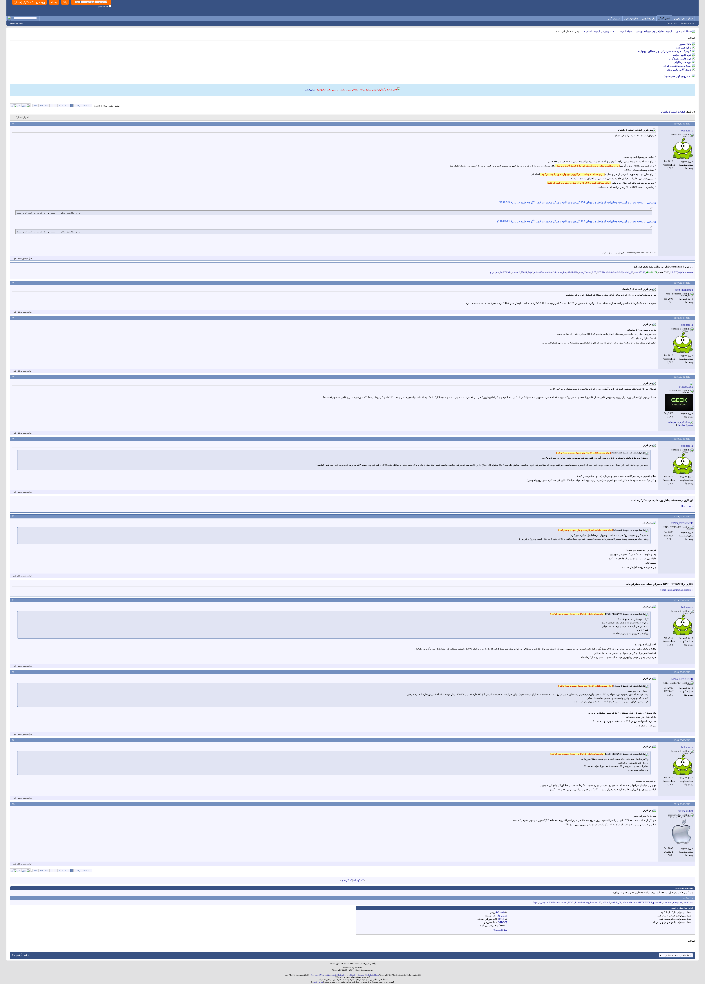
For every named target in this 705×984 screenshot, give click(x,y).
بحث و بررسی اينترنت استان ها (598, 31)
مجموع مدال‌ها (685, 425)
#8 (13, 672)
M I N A (606, 902)
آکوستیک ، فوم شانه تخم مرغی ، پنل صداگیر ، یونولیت (664, 51)
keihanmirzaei (676, 589)
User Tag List (687, 898)
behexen (664, 589)
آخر (18, 105)
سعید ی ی (494, 272)
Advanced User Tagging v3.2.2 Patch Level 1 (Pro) (333, 975)
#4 (13, 376)
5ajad (530, 272)
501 (41, 105)
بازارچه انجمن (648, 18)
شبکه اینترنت (625, 31)
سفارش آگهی (614, 18)
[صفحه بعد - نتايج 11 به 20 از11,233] (25, 105)
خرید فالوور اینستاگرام (680, 58)
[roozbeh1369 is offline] (681, 832)
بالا (13, 955)
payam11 (657, 902)
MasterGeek (687, 506)
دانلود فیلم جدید (683, 47)
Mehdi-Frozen (630, 902)
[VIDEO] (502, 922)
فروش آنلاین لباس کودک (679, 69)
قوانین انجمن (310, 89)
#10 (13, 804)
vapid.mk (688, 902)
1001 (35, 105)
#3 (13, 317)
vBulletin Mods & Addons (368, 975)
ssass (689, 272)
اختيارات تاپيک (22, 117)
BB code (500, 912)
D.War (571, 902)
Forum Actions (687, 23)
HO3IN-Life (603, 272)
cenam (564, 902)
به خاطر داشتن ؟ (103, 6)
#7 (13, 600)
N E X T (673, 272)
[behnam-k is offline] (683, 148)
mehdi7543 (639, 272)
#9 (13, 740)
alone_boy (561, 272)
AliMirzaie (554, 902)
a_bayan (543, 902)
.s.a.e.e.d (516, 272)
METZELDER (645, 902)
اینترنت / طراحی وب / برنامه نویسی (654, 31)
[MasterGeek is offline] (679, 402)
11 (56, 105)
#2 (13, 282)
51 (51, 105)
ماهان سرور (685, 44)
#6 (13, 516)
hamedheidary (582, 902)
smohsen (668, 902)
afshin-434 (550, 272)
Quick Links (672, 23)
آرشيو (19, 955)
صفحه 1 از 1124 (81, 105)
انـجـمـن (680, 31)
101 (46, 105)
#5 (13, 438)
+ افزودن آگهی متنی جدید (677, 76)
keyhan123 (595, 902)
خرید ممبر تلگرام (683, 62)
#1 (13, 123)
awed (588, 272)
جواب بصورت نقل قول (22, 258)
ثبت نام (54, 2)
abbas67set (539, 272)
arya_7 (582, 272)
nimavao (688, 589)
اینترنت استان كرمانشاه (673, 111)
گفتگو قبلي (358, 880)
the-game (677, 902)
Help (65, 2)
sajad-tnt (682, 272)
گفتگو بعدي (346, 880)
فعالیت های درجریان (683, 18)
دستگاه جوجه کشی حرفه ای (677, 66)
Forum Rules (500, 930)
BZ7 (594, 272)
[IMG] (501, 919)
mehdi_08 (628, 272)
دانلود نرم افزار (631, 18)
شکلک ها (502, 915)
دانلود (26, 955)
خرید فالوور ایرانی (682, 55)
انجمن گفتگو (664, 18)
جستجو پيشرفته (16, 23)
